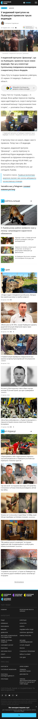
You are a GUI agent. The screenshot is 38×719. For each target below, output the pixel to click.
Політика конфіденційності (7, 675)
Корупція (23, 620)
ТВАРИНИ (4, 8)
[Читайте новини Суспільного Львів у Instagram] (5, 695)
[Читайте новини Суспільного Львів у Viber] (12, 695)
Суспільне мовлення (8, 669)
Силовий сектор (7, 645)
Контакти (4, 666)
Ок (19, 715)
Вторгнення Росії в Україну (26, 610)
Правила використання (25, 670)
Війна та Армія (25, 654)
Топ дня (23, 657)
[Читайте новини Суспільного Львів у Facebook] (2, 695)
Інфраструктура (25, 635)
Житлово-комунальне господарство (9, 636)
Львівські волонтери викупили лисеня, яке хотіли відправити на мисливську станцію (19, 178)
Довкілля (11, 8)
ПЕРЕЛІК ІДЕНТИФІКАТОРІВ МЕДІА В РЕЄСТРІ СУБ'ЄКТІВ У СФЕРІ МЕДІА (28, 681)
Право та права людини (6, 641)
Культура (23, 623)
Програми (4, 679)
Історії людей (25, 645)
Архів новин (24, 666)
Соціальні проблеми (27, 651)
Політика (4, 648)
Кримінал (4, 623)
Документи (24, 674)
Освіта (22, 626)
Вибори (3, 629)
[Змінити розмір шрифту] (36, 28)
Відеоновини (6, 657)
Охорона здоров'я (26, 632)
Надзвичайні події (26, 629)
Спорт (3, 654)
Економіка (5, 626)
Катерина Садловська (12, 23)
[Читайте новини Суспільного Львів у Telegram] (16, 695)
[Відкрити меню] (36, 2)
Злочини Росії (6, 651)
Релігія (22, 648)
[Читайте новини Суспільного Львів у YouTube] (9, 695)
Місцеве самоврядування (26, 641)
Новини (4, 609)
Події (3, 620)
